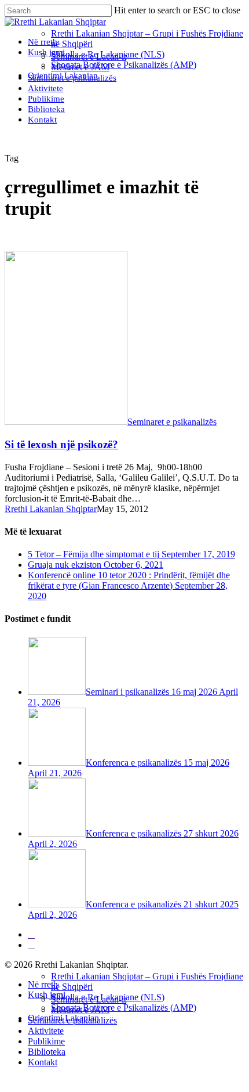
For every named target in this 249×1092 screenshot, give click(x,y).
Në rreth (43, 984)
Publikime (46, 1041)
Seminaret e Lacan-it (88, 999)
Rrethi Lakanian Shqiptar (51, 509)
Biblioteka (46, 1052)
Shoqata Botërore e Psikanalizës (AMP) (123, 1007)
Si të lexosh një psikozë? (61, 444)
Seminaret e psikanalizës (172, 422)
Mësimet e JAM (80, 1010)
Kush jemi (46, 995)
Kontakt (42, 1062)
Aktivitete (46, 1031)
